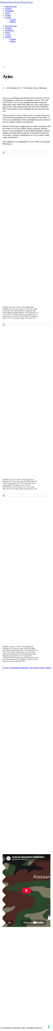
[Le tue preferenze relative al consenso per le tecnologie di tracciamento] (48, 1026)
